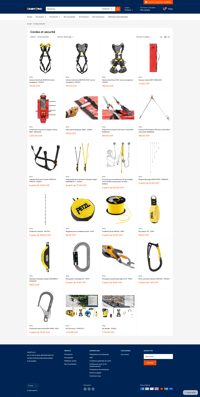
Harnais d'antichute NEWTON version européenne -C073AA (42, 81)
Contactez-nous (95, 376)
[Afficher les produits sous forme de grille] (165, 37)
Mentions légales (95, 373)
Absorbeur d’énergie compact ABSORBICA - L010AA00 (44, 280)
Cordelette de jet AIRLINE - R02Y (113, 231)
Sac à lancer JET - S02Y (146, 231)
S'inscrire (150, 363)
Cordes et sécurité (39, 24)
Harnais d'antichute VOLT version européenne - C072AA (118, 81)
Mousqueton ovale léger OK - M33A (77, 279)
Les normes (125, 354)
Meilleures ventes (70, 361)
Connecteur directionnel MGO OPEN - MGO (44, 328)
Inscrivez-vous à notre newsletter (159, 2)
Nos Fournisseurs (98, 17)
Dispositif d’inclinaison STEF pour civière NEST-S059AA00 (118, 131)
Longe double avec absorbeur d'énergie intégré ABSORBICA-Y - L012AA (81, 181)
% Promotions (84, 17)
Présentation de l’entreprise (99, 354)
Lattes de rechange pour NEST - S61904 (79, 130)
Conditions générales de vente (100, 361)
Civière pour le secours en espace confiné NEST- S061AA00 (43, 131)
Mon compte (145, 10)
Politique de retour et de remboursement (98, 365)
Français (30, 385)
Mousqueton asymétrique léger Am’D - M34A (117, 279)
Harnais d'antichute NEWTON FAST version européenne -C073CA (80, 81)
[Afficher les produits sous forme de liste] (169, 37)
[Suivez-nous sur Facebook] (85, 389)
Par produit (40, 17)
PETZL (31, 77)
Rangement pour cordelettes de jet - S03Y (80, 231)
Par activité (54, 17)
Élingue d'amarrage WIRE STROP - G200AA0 (153, 179)
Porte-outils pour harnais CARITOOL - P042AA (154, 279)
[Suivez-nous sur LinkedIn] (93, 389)
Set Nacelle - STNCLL (109, 328)
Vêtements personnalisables (118, 17)
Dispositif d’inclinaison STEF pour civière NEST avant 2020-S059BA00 (154, 131)
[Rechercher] (117, 9)
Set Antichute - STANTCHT (75, 328)
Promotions (68, 354)
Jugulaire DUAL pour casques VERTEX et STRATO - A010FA (42, 181)
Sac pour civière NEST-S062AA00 (150, 80)
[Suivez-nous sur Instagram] (89, 389)
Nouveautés (68, 358)
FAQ (91, 358)
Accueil (29, 17)
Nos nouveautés (69, 17)
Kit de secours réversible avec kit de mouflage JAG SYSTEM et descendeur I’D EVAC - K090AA (117, 182)
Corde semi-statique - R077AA (39, 231)
